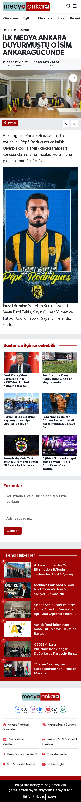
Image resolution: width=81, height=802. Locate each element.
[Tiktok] (55, 709)
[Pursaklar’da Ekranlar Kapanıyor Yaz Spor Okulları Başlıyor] (21, 403)
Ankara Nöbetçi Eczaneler (16, 727)
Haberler (9, 30)
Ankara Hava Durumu (62, 724)
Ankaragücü (13, 136)
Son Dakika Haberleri (21, 764)
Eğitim (28, 18)
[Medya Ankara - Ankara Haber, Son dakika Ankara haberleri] (26, 6)
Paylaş (12, 122)
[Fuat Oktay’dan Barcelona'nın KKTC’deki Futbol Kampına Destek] (21, 362)
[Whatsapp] (63, 709)
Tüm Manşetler (57, 754)
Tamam (52, 797)
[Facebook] (18, 709)
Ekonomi (45, 18)
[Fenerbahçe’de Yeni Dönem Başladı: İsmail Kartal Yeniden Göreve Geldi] (60, 403)
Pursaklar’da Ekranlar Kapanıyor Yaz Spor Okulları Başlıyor (19, 421)
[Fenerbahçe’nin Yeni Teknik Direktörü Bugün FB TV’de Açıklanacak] (21, 445)
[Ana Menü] (75, 6)
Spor (61, 18)
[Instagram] (33, 709)
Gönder (12, 531)
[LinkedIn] (40, 709)
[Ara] (68, 6)
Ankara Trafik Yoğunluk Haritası (60, 742)
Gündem (10, 18)
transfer (65, 154)
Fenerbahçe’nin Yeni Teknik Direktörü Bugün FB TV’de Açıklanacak (21, 462)
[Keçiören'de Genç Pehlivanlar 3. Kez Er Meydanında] (60, 362)
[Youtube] (48, 709)
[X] (25, 709)
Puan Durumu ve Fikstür (23, 754)
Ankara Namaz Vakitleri (15, 742)
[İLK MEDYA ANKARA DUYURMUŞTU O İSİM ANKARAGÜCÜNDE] (40, 94)
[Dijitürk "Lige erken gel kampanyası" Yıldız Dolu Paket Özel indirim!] (60, 445)
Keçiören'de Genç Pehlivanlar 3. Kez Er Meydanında (57, 379)
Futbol (8, 318)
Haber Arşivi (56, 764)
